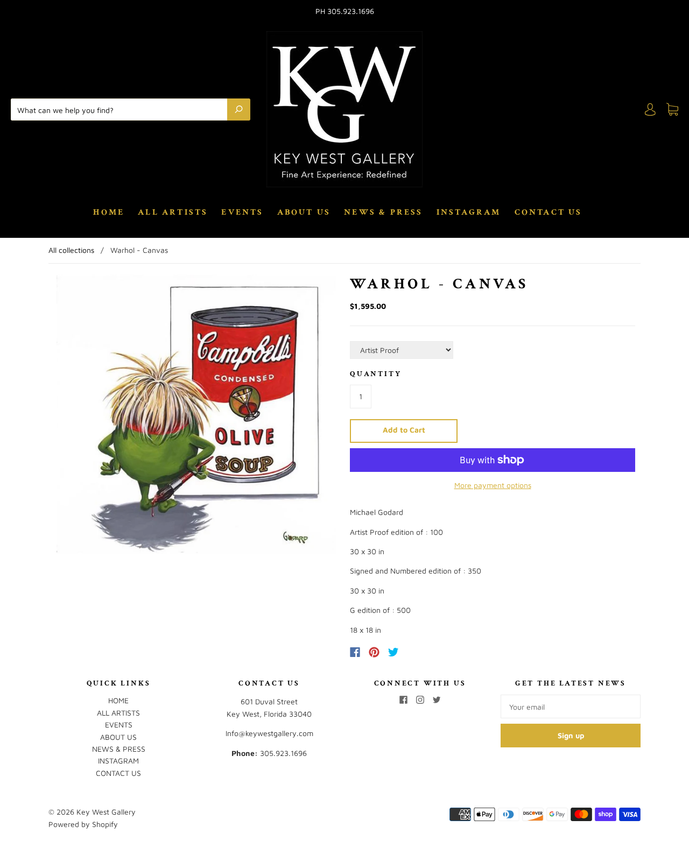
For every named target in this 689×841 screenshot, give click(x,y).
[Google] (415, 652)
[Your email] (571, 706)
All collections (71, 250)
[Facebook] (355, 652)
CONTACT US (548, 212)
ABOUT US (304, 212)
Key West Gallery (106, 811)
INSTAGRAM (469, 212)
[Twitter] (393, 652)
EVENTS (242, 212)
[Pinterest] (374, 652)
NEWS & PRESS (383, 212)
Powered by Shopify (83, 824)
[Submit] (238, 109)
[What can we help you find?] (122, 109)
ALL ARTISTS (173, 212)
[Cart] (672, 109)
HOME (108, 212)
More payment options (492, 485)
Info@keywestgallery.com (269, 733)
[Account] (650, 109)
